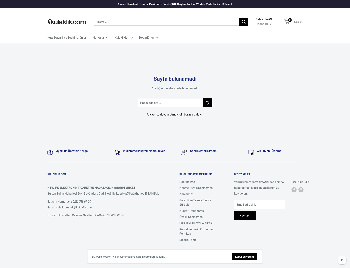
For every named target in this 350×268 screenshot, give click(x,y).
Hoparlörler (146, 37)
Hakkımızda (187, 181)
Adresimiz (186, 194)
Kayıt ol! (245, 215)
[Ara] (243, 22)
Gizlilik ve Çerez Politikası (196, 223)
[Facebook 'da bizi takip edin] (294, 189)
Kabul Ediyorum (244, 256)
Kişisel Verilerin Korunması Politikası (196, 231)
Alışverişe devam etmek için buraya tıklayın (175, 114)
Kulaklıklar (122, 37)
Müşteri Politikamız (192, 210)
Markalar (98, 37)
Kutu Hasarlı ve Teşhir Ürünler (66, 37)
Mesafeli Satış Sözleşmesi (196, 187)
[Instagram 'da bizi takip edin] (301, 189)
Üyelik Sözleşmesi (191, 216)
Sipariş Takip (188, 239)
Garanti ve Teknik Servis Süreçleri (195, 202)
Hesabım (262, 24)
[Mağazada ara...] (207, 102)
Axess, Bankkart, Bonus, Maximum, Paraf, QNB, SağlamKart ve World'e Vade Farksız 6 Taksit (175, 4)
